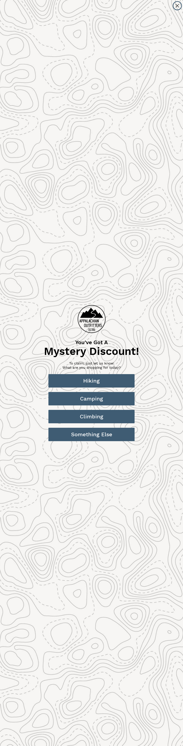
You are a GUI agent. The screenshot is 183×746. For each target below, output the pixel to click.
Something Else (91, 434)
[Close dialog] (177, 6)
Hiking (91, 381)
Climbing (91, 416)
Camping (91, 399)
